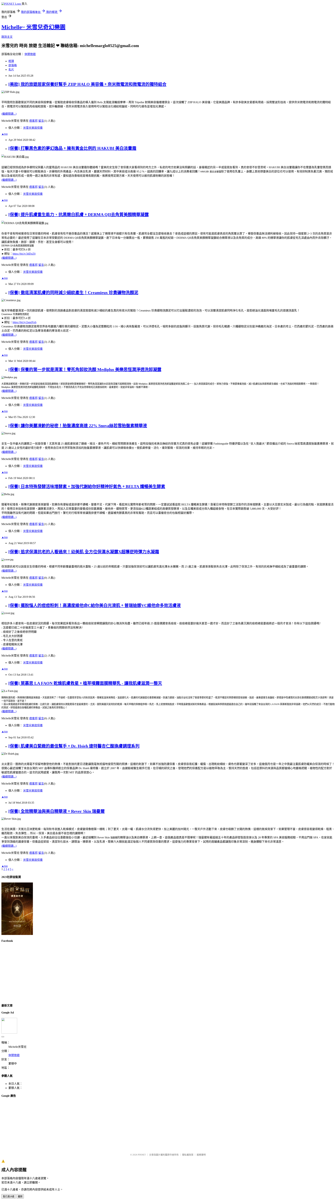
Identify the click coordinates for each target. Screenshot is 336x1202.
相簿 (11, 61)
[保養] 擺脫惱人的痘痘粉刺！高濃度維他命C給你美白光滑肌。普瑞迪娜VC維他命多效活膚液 (94, 605)
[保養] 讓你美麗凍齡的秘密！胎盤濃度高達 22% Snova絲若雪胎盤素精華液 (77, 425)
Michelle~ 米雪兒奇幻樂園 (33, 27)
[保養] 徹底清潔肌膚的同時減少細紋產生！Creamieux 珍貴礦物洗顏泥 (73, 292)
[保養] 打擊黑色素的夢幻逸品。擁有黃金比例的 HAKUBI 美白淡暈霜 (72, 148)
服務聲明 (201, 1154)
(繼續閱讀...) (8, 113)
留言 (41, 120)
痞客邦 (33, 120)
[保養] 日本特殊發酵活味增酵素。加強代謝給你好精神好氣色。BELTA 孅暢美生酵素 (86, 486)
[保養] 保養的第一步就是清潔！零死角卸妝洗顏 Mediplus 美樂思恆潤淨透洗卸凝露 (84, 369)
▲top (4, 133)
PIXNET (142, 1154)
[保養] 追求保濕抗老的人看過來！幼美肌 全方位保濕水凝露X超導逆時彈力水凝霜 (83, 551)
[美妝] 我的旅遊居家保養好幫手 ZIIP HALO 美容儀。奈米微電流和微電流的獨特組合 (87, 84)
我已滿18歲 (8, 1196)
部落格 (12, 65)
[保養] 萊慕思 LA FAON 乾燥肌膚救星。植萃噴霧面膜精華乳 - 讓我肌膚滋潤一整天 (85, 683)
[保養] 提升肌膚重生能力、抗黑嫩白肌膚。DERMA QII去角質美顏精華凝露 (78, 214)
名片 (11, 69)
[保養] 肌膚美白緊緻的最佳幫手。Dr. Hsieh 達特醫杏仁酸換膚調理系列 (73, 746)
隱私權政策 (187, 1154)
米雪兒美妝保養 (33, 127)
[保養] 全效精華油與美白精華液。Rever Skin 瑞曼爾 (56, 811)
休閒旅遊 (30, 54)
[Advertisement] (106, 1125)
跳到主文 (7, 36)
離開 (20, 1196)
